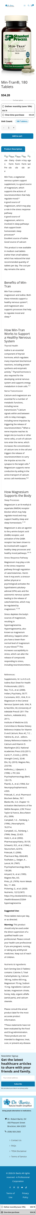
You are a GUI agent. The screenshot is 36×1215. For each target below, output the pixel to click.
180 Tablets (22, 121)
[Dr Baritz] (10, 5)
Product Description (13, 149)
